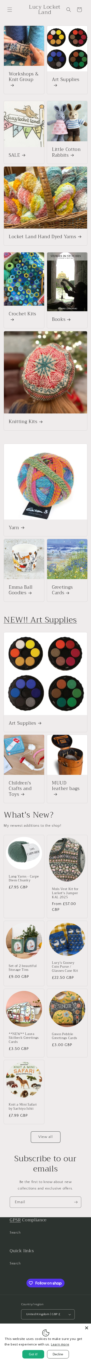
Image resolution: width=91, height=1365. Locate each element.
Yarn (14, 528)
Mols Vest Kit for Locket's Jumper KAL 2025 (65, 893)
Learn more (60, 1344)
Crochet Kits (22, 314)
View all (45, 1137)
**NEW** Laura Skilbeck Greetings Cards (24, 1038)
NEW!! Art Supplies (40, 620)
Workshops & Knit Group (24, 77)
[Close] (86, 1327)
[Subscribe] (75, 1202)
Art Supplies (65, 80)
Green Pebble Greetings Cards (64, 1036)
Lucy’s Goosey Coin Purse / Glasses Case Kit (65, 967)
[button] (9, 9)
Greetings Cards (62, 590)
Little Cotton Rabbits (66, 152)
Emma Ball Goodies (21, 590)
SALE (14, 155)
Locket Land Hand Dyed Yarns (42, 237)
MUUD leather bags (66, 786)
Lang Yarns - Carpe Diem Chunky (24, 879)
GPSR (15, 1219)
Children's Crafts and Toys (20, 788)
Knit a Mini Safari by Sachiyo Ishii (23, 1107)
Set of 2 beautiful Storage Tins (23, 968)
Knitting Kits (23, 422)
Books (58, 320)
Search (15, 1233)
